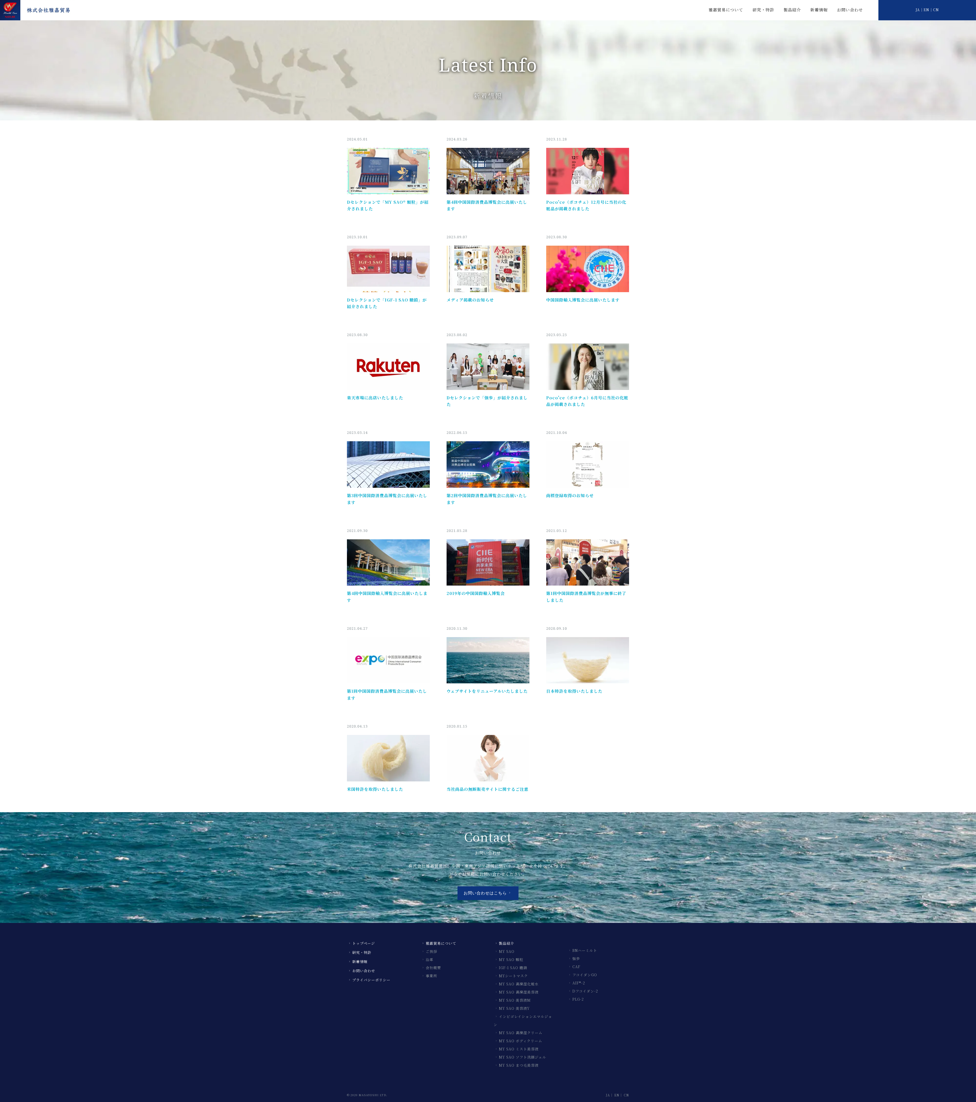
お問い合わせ (850, 10)
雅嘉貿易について (726, 10)
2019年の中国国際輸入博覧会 (476, 593)
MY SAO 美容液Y (514, 1008)
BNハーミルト (584, 950)
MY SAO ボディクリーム (520, 1040)
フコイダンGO (584, 974)
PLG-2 (578, 999)
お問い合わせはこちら (485, 893)
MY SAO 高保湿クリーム (520, 1032)
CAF (576, 966)
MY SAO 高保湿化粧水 (519, 983)
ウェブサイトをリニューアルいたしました (487, 691)
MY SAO (506, 951)
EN (926, 9)
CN (936, 9)
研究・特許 (763, 10)
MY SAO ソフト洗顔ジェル (522, 1057)
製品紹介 (792, 10)
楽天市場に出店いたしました (375, 398)
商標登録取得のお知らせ (570, 495)
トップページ (363, 943)
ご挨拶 (431, 951)
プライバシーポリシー (371, 979)
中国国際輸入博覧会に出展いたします (583, 300)
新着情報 (819, 10)
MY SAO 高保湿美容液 (519, 992)
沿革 (429, 959)
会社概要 (433, 967)
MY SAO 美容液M (515, 1000)
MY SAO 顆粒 (511, 959)
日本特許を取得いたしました (574, 691)
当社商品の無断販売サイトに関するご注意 (487, 789)
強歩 (576, 958)
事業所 (431, 975)
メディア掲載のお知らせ (470, 300)
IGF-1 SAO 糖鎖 (513, 967)
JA (918, 9)
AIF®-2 (578, 982)
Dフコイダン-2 (585, 991)
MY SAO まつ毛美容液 (519, 1065)
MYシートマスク (513, 975)
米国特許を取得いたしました (375, 789)
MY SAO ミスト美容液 (519, 1048)
